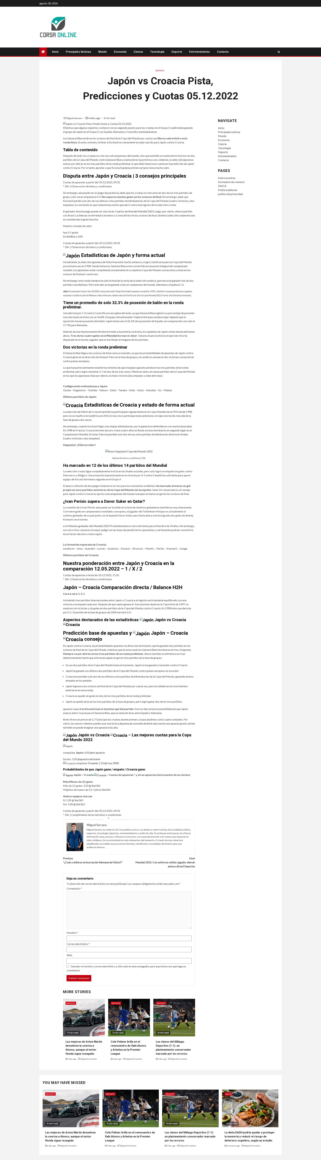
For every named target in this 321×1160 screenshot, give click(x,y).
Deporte (177, 51)
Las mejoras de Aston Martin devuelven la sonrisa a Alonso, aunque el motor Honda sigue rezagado (70, 1136)
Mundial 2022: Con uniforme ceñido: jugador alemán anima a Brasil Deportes (165, 862)
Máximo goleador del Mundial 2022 (88, 525)
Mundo (102, 51)
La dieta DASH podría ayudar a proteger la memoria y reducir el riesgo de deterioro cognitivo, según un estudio (250, 1136)
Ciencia (138, 51)
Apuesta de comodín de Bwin (135, 723)
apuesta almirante (90, 759)
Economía (120, 51)
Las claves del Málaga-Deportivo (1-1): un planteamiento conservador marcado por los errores (190, 1136)
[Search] (279, 52)
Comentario (74, 888)
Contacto (223, 51)
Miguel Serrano (74, 118)
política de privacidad (230, 194)
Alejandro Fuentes (88, 1059)
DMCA (222, 185)
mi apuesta (98, 752)
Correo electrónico (78, 943)
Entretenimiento (199, 51)
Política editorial (227, 189)
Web (69, 955)
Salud (228, 1094)
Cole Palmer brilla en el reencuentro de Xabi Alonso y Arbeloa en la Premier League (130, 1136)
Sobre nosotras (226, 177)
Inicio (55, 51)
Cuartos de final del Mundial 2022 (134, 211)
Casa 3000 (113, 763)
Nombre (72, 932)
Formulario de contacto (231, 181)
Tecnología (157, 51)
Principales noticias (78, 51)
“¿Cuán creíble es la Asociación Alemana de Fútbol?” (93, 860)
